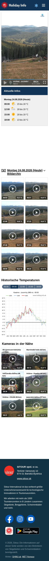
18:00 (38, 287)
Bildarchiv (14, 173)
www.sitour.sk (24, 478)
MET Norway (28, 557)
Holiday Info (11, 3)
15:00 (30, 287)
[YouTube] (31, 519)
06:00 (6, 287)
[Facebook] (9, 519)
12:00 (22, 287)
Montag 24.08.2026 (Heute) (24, 170)
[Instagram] (20, 519)
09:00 (14, 287)
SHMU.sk (16, 557)
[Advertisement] (24, 145)
